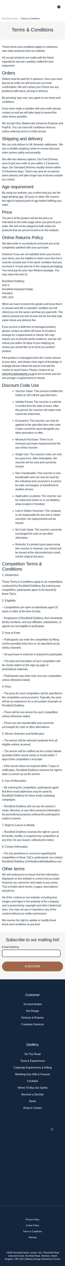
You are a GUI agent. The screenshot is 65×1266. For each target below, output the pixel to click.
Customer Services (32, 1024)
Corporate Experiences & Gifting (33, 1067)
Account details (33, 1004)
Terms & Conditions (32, 1231)
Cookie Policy (32, 1225)
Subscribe (32, 966)
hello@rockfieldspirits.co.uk (18, 374)
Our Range (32, 1010)
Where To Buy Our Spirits (33, 1087)
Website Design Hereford (37, 1259)
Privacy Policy (33, 1219)
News (32, 1101)
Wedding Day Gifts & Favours (32, 1074)
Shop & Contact (32, 1107)
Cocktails (32, 1081)
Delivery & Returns (32, 1017)
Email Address (10, 947)
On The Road (32, 1054)
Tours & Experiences (32, 1060)
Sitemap (32, 1237)
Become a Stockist (33, 1094)
